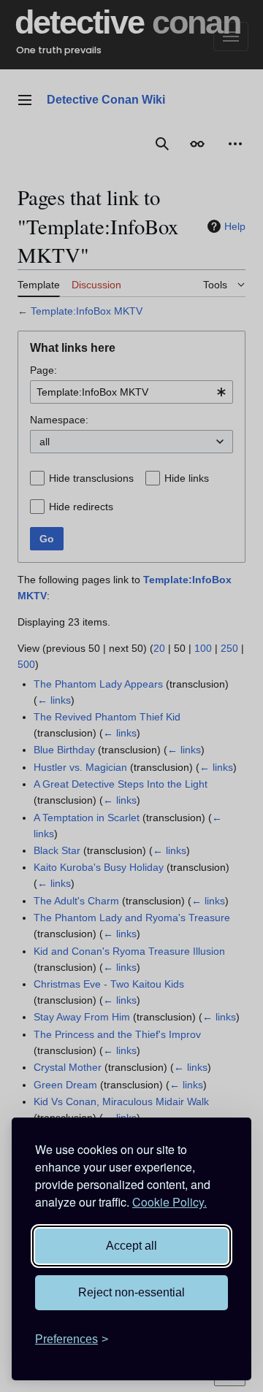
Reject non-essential (131, 1292)
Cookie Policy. (169, 1201)
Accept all (131, 1245)
